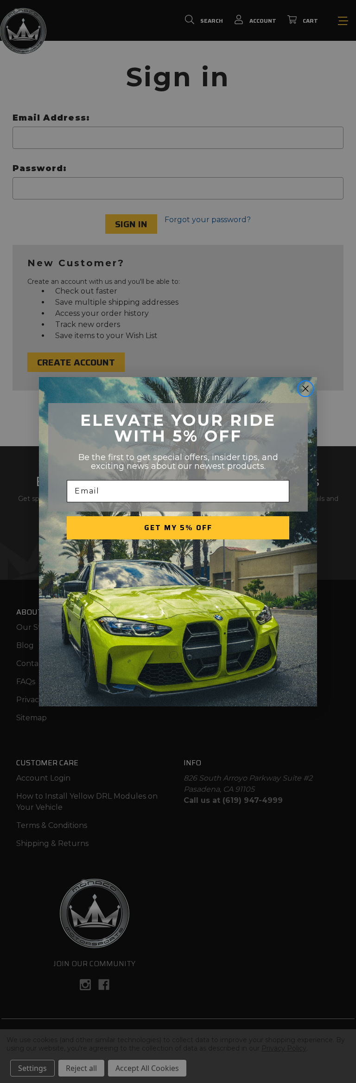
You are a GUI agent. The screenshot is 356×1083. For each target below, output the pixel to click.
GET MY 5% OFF (178, 527)
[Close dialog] (305, 389)
